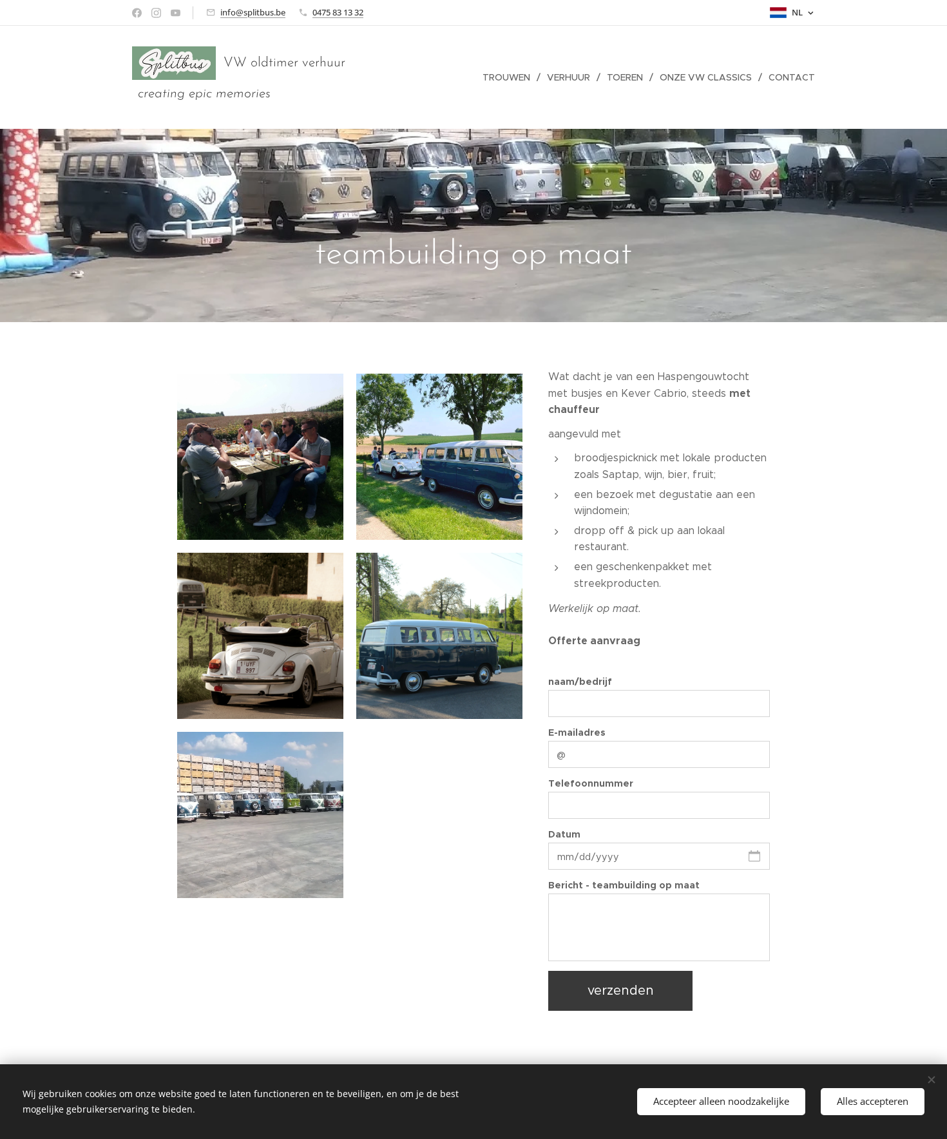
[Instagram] (156, 13)
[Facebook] (137, 13)
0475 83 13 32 (337, 12)
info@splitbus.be (252, 12)
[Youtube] (175, 13)
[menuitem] (509, 77)
